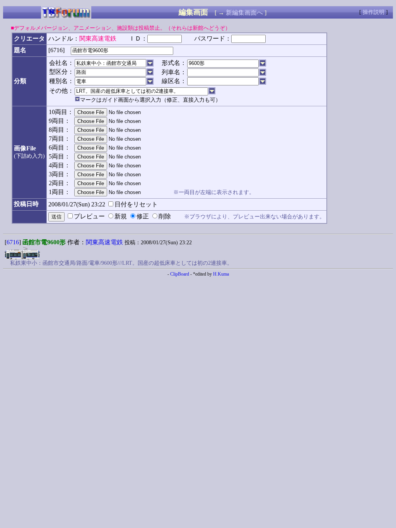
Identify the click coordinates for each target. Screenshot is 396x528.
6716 (13, 242)
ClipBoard (179, 274)
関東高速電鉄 (104, 242)
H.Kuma (221, 274)
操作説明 (373, 12)
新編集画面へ (244, 12)
